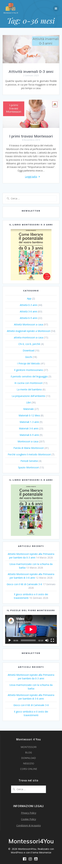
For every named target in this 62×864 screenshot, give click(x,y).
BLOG (28, 752)
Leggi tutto (31, 176)
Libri (28, 402)
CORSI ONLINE (28, 768)
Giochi (28, 357)
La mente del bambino (29, 389)
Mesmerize (45, 852)
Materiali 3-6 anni (28, 428)
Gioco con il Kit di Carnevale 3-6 (24, 584)
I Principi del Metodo (28, 363)
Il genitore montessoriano (28, 370)
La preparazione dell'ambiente (28, 396)
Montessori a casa (28, 441)
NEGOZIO (28, 763)
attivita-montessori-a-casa (28, 337)
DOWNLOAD (28, 758)
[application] (31, 629)
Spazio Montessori (28, 467)
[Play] (9, 640)
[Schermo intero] (52, 640)
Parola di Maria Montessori (28, 448)
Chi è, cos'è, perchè (29, 344)
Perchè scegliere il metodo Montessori (29, 454)
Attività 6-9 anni (28, 318)
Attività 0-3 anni (28, 305)
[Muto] (47, 640)
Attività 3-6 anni (28, 311)
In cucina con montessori (28, 383)
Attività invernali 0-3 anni (31, 71)
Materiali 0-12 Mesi (29, 415)
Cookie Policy (28, 819)
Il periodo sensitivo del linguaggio (29, 376)
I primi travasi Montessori (31, 136)
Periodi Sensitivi (29, 461)
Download (28, 350)
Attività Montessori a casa (28, 324)
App (29, 298)
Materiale (28, 409)
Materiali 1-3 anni (29, 422)
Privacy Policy (28, 812)
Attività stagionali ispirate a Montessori (28, 331)
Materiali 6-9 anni (29, 435)
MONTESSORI (29, 747)
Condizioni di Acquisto (28, 825)
